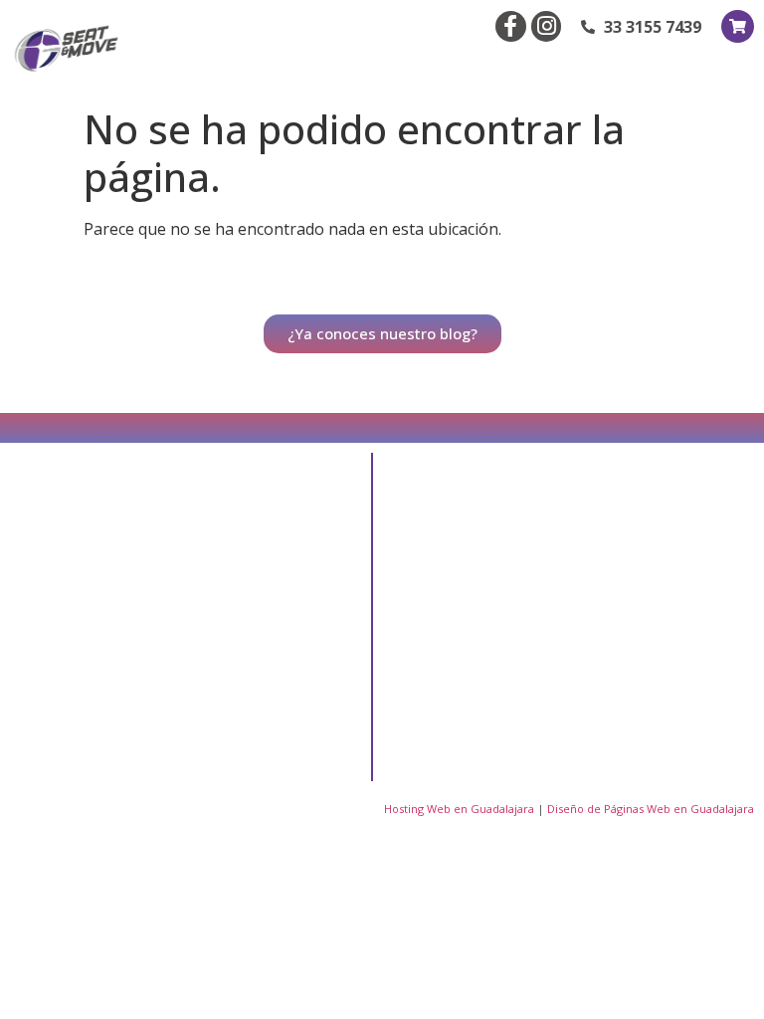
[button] (736, 67)
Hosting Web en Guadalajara (459, 808)
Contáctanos (474, 672)
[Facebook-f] (510, 26)
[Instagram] (546, 26)
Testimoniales (641, 534)
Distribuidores (477, 626)
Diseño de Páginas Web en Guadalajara (650, 808)
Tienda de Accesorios (631, 590)
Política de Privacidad (466, 728)
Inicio (450, 534)
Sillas (612, 646)
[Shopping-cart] (737, 26)
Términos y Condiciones (635, 702)
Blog (448, 580)
